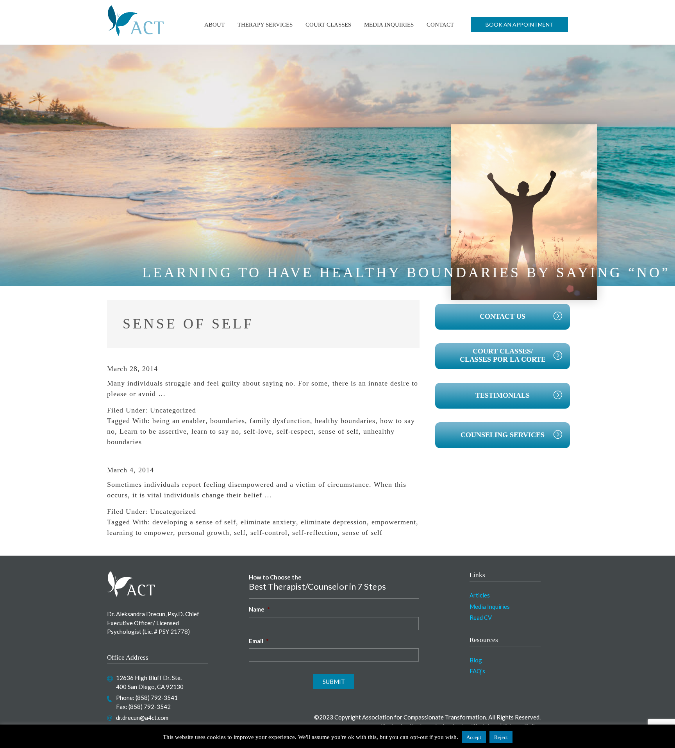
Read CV (481, 617)
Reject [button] (501, 737)
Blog (476, 660)
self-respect (295, 431)
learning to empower (140, 532)
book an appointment (520, 24)
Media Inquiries (490, 606)
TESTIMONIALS (502, 395)
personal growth (203, 532)
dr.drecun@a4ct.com (142, 717)
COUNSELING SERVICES (503, 435)
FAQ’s (477, 670)
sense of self (338, 431)
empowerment (393, 522)
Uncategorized (173, 410)
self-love (258, 431)
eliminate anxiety (268, 522)
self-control (269, 532)
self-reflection (315, 532)
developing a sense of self (194, 522)
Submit (334, 681)
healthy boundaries (345, 421)
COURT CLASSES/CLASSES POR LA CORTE (503, 355)
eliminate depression (334, 522)
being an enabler (178, 421)
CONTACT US (502, 316)
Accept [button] (473, 737)
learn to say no (215, 431)
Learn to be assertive (153, 431)
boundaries (227, 421)
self (240, 532)
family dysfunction (280, 421)
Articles (480, 595)
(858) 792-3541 (157, 697)
